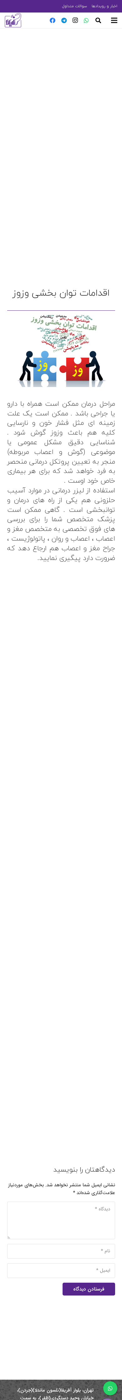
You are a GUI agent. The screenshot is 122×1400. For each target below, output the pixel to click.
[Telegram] (63, 20)
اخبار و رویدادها (104, 6)
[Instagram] (75, 20)
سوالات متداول (74, 6)
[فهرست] (114, 20)
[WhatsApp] (86, 20)
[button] (98, 20)
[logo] (13, 20)
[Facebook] (52, 20)
